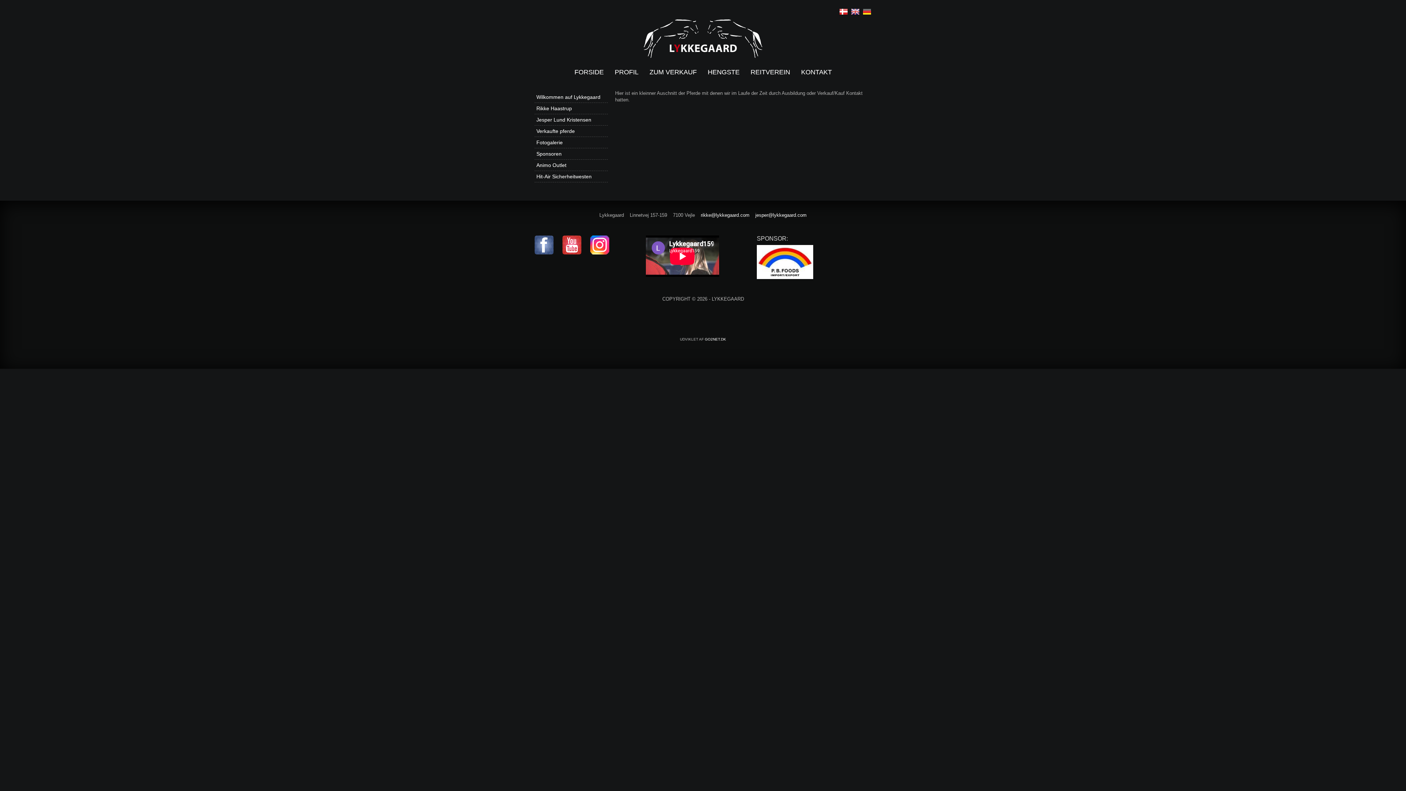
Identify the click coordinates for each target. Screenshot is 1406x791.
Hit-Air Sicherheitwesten (564, 176)
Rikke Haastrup (554, 108)
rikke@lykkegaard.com (725, 215)
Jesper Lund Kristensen (563, 120)
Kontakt (816, 72)
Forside (589, 72)
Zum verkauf (673, 72)
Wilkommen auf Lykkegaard (568, 97)
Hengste (724, 72)
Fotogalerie (549, 142)
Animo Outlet (551, 165)
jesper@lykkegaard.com (781, 215)
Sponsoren (549, 154)
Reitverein (770, 72)
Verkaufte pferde (555, 131)
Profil (627, 72)
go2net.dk (715, 339)
